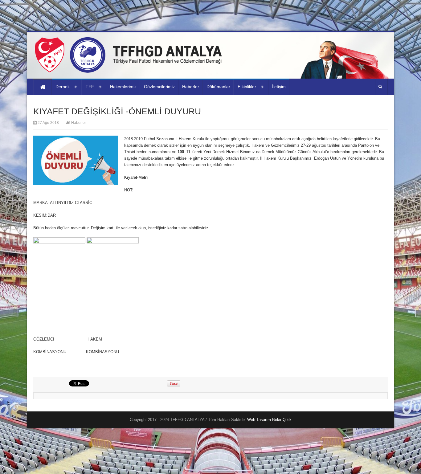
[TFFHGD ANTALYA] (130, 69)
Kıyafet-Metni (136, 177)
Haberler (78, 123)
